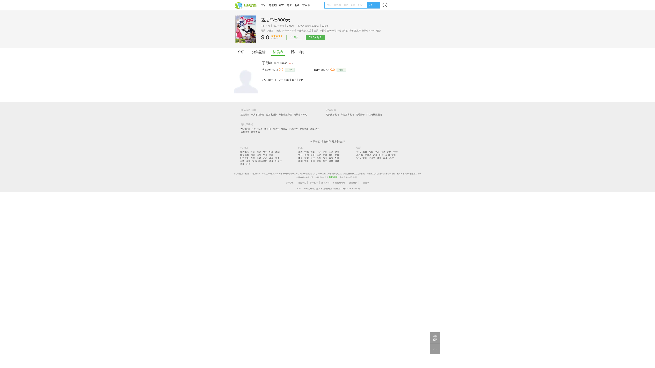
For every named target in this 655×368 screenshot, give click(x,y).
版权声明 (325, 182)
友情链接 (353, 182)
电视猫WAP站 (301, 114)
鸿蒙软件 (314, 129)
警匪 (306, 161)
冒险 (331, 158)
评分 (290, 69)
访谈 (375, 155)
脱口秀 (372, 158)
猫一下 (373, 5)
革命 (271, 158)
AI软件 (276, 129)
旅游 (383, 151)
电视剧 (273, 5)
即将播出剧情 (347, 114)
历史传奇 (244, 158)
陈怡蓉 (323, 30)
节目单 (306, 5)
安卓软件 (293, 129)
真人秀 (359, 155)
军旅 (242, 161)
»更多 (378, 30)
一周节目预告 (257, 114)
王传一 (330, 30)
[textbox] (346, 5)
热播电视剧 (271, 114)
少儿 (265, 155)
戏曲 (364, 151)
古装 (248, 164)
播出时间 (297, 52)
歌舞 (337, 161)
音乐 (358, 151)
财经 (389, 151)
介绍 (241, 52)
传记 (319, 151)
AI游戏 (284, 129)
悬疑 (259, 158)
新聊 (337, 155)
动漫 (265, 158)
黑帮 (331, 151)
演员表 (278, 52)
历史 (319, 155)
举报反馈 (333, 177)
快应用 (267, 129)
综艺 (281, 5)
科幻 (253, 151)
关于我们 (290, 182)
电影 (289, 5)
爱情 (316, 25)
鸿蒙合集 (255, 132)
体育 (300, 158)
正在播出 (245, 114)
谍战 (253, 158)
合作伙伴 (314, 182)
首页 (263, 5)
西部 (325, 158)
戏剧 (277, 151)
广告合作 (365, 182)
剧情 (331, 161)
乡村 (265, 151)
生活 (395, 151)
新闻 (387, 155)
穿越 (254, 161)
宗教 (371, 151)
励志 (253, 155)
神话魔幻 (262, 161)
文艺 (300, 155)
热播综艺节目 (285, 114)
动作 (271, 161)
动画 (300, 151)
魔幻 (325, 161)
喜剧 (259, 151)
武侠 (242, 164)
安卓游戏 (304, 129)
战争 (277, 158)
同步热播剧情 (332, 114)
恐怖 (259, 155)
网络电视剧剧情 (374, 114)
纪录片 (278, 161)
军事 (385, 158)
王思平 (357, 30)
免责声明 (302, 182)
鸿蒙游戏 (245, 132)
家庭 (271, 155)
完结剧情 (360, 114)
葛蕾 (351, 30)
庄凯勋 (283, 62)
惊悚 (306, 151)
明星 (297, 5)
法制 (393, 155)
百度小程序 (257, 129)
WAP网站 (245, 129)
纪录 (325, 155)
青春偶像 (309, 25)
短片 (312, 158)
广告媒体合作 (339, 182)
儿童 (319, 158)
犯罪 (271, 151)
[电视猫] (246, 5)
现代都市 (244, 151)
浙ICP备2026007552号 (349, 188)
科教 (391, 158)
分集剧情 (259, 52)
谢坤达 (337, 30)
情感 (364, 158)
